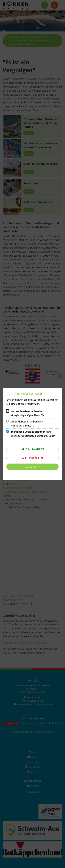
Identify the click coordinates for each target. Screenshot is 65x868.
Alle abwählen (32, 458)
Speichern (32, 466)
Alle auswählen (32, 449)
